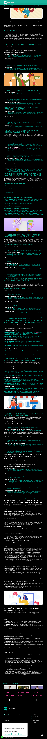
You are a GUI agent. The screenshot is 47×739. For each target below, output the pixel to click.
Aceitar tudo (22, 734)
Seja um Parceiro (22, 712)
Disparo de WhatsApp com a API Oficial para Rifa (9, 695)
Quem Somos (21, 709)
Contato (20, 714)
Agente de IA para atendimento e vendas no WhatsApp (23, 695)
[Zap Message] (9, 2)
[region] (15, 730)
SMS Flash (34, 714)
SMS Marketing (35, 709)
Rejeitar (15, 734)
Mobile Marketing (36, 720)
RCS (33, 718)
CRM (37, 332)
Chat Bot (34, 722)
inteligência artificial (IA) (16, 148)
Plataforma (8, 46)
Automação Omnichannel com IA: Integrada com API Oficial (36, 695)
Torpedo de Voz (35, 716)
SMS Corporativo (36, 712)
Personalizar (7, 734)
